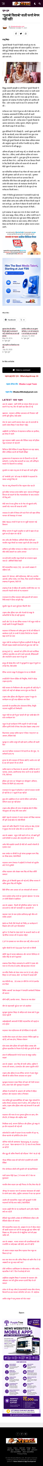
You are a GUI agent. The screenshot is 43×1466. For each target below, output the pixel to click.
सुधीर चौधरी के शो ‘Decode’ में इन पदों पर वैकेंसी (19, 948)
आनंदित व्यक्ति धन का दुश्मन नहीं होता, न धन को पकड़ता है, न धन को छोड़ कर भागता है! (30, 331)
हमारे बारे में (34, 1450)
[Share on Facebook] (16, 33)
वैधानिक (23, 1450)
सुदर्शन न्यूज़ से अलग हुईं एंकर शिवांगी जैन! (16, 606)
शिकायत (17, 1450)
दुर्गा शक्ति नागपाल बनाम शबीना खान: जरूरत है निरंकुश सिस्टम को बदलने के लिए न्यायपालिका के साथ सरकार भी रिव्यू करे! (20, 495)
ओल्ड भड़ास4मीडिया (16, 1452)
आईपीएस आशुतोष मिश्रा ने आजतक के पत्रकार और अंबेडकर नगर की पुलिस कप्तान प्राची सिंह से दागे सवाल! (19, 1280)
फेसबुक (28, 1448)
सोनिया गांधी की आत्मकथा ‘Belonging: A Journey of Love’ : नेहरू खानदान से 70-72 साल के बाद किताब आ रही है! (21, 1144)
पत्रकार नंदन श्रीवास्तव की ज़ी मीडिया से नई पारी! (19, 1030)
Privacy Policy (22, 1454)
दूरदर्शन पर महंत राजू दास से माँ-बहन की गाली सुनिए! (20, 470)
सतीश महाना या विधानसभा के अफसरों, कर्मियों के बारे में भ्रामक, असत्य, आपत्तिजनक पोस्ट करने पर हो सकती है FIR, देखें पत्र (21, 772)
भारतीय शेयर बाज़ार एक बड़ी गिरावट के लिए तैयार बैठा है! (21, 1184)
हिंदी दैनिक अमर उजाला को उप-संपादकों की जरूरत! (20, 890)
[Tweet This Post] (21, 33)
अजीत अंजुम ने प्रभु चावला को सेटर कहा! (16, 1299)
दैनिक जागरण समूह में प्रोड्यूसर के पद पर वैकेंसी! (19, 672)
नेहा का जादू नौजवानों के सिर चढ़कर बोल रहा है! (18, 486)
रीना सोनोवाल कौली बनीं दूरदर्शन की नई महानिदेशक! (20, 1169)
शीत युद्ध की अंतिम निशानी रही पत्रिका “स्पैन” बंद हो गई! (21, 1153)
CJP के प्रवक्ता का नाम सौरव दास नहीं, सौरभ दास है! (20, 941)
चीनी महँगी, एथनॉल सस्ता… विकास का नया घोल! (18, 999)
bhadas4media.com (17, 26)
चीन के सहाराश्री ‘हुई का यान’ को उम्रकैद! (16, 1006)
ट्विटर (33, 1448)
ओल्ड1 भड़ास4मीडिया (28, 1452)
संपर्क (28, 1450)
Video (15, 1448)
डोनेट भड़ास (10, 1450)
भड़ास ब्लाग (22, 1448)
